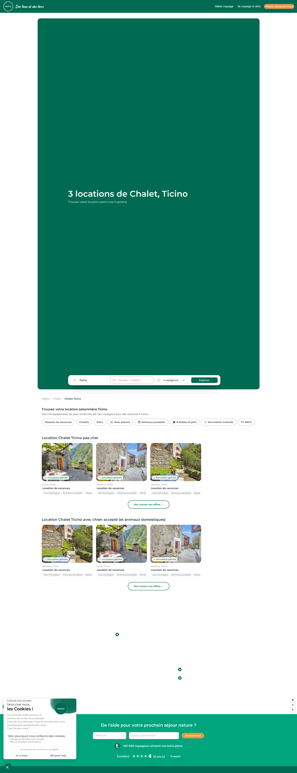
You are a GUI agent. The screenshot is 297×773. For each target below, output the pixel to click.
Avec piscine (122, 422)
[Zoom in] (292, 699)
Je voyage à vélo (249, 6)
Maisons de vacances (58, 422)
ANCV (248, 422)
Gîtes (99, 422)
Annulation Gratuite (220, 422)
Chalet (57, 398)
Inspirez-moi (193, 735)
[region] (148, 658)
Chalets (84, 422)
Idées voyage (224, 6)
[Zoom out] (292, 704)
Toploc (46, 398)
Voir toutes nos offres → (148, 504)
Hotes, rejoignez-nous (279, 6)
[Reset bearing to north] (292, 709)
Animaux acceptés (153, 422)
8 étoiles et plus (186, 422)
